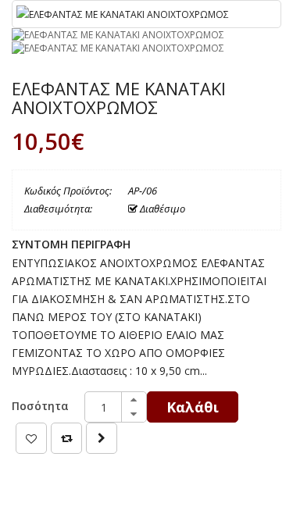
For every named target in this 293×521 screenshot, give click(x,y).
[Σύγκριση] (66, 438)
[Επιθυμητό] (31, 438)
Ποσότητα (40, 405)
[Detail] (101, 438)
